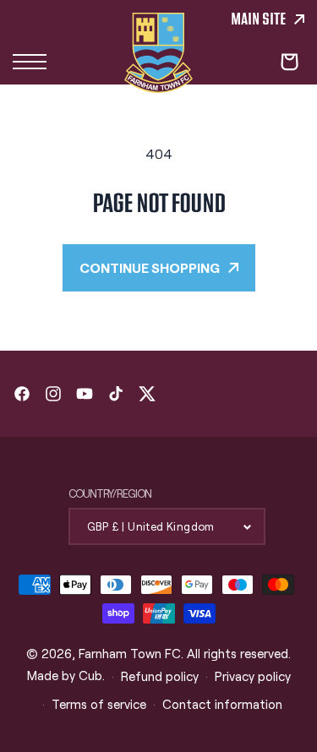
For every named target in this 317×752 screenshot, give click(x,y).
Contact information (222, 703)
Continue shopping (149, 267)
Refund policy (160, 676)
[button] (29, 61)
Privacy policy (253, 676)
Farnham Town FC (130, 653)
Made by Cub (64, 675)
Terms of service (99, 703)
